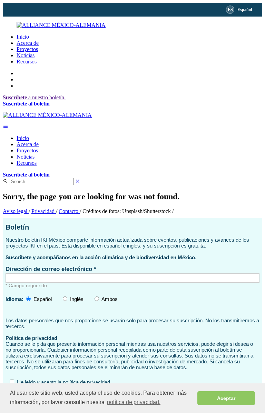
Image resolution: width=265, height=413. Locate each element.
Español (42, 299)
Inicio (23, 37)
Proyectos (27, 49)
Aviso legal (16, 211)
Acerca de (28, 43)
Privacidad (43, 211)
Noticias (26, 55)
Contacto (69, 211)
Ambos (109, 299)
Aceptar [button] (226, 398)
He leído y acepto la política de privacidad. (64, 382)
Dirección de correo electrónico (50, 269)
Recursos (27, 61)
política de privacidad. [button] (133, 402)
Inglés (77, 299)
